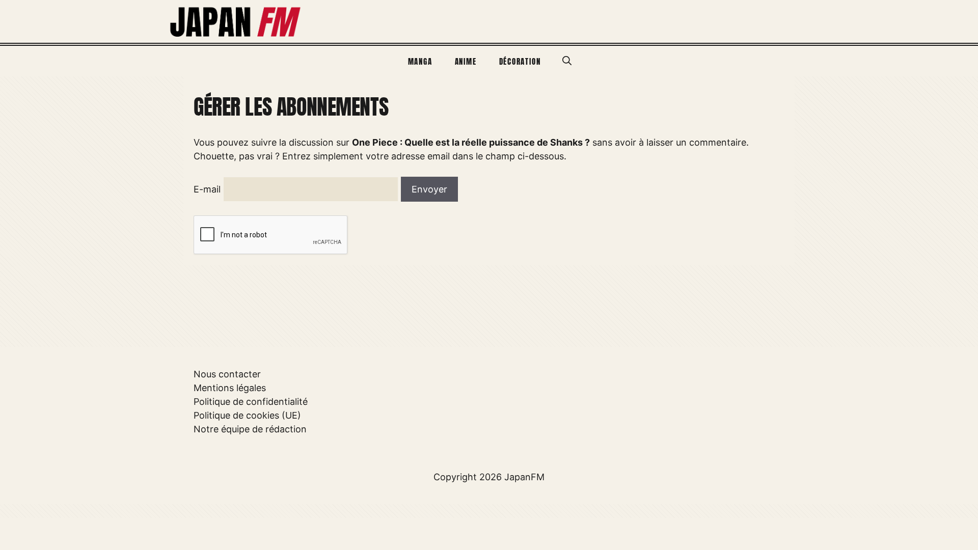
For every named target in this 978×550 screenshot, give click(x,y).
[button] (567, 61)
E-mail (207, 189)
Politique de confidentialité (251, 401)
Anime (466, 61)
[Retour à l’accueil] (236, 20)
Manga (420, 61)
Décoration (520, 61)
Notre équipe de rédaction (250, 429)
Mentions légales (230, 387)
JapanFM (524, 477)
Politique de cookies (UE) (247, 415)
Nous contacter (227, 374)
